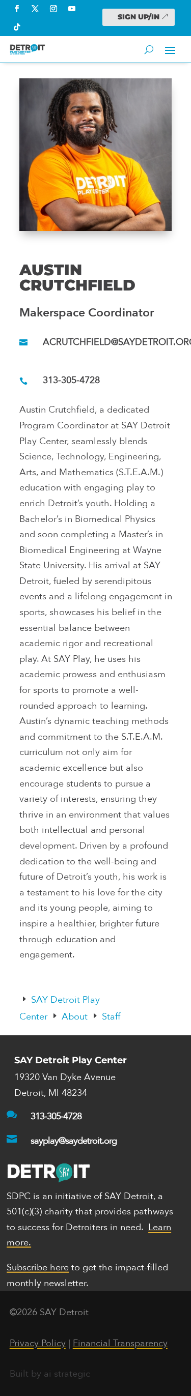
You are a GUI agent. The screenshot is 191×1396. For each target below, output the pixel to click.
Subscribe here (38, 1267)
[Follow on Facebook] (17, 9)
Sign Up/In (138, 16)
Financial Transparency (120, 1343)
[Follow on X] (35, 9)
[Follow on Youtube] (72, 9)
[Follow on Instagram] (53, 9)
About (75, 1016)
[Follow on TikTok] (17, 27)
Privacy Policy (38, 1343)
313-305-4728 (71, 380)
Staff (111, 1016)
